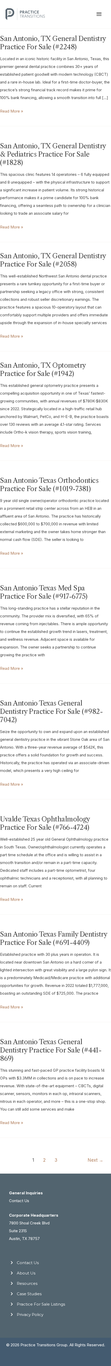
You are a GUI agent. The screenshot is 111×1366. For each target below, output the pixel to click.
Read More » (11, 111)
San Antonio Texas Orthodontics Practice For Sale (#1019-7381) (49, 484)
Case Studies (29, 1293)
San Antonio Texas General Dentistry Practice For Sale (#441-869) (50, 1050)
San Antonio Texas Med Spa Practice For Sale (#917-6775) (44, 592)
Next (95, 1160)
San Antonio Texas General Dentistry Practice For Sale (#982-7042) (51, 711)
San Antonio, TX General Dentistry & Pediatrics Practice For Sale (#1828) (53, 154)
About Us (26, 1273)
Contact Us (19, 1200)
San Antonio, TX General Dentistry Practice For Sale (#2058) (53, 260)
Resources (27, 1283)
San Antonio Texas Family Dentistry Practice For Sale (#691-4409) (53, 938)
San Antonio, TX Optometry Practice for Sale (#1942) (43, 369)
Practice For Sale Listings (41, 1304)
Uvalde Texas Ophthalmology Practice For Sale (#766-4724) (45, 823)
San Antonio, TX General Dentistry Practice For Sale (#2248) (53, 42)
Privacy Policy (30, 1314)
